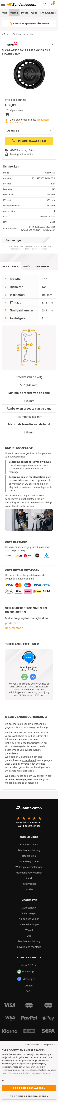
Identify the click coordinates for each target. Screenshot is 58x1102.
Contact (29, 985)
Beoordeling (29, 855)
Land (29, 878)
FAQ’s (26, 266)
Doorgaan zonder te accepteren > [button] (39, 1044)
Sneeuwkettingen (29, 924)
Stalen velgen (29, 913)
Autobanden (29, 907)
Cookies (29, 889)
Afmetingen (10, 266)
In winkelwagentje (32, 141)
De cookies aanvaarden (29, 1088)
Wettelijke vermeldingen (29, 866)
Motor (24, 12)
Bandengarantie (29, 844)
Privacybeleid (29, 883)
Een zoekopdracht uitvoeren (30, 23)
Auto (4, 12)
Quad (34, 12)
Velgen (14, 12)
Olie (29, 935)
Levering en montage (29, 946)
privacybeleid (28, 760)
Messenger (29, 978)
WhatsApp (28, 971)
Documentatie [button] (14, 628)
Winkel (29, 930)
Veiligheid (42, 266)
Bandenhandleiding (29, 850)
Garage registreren (29, 861)
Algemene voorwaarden (29, 872)
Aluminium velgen (29, 918)
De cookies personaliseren (29, 1096)
